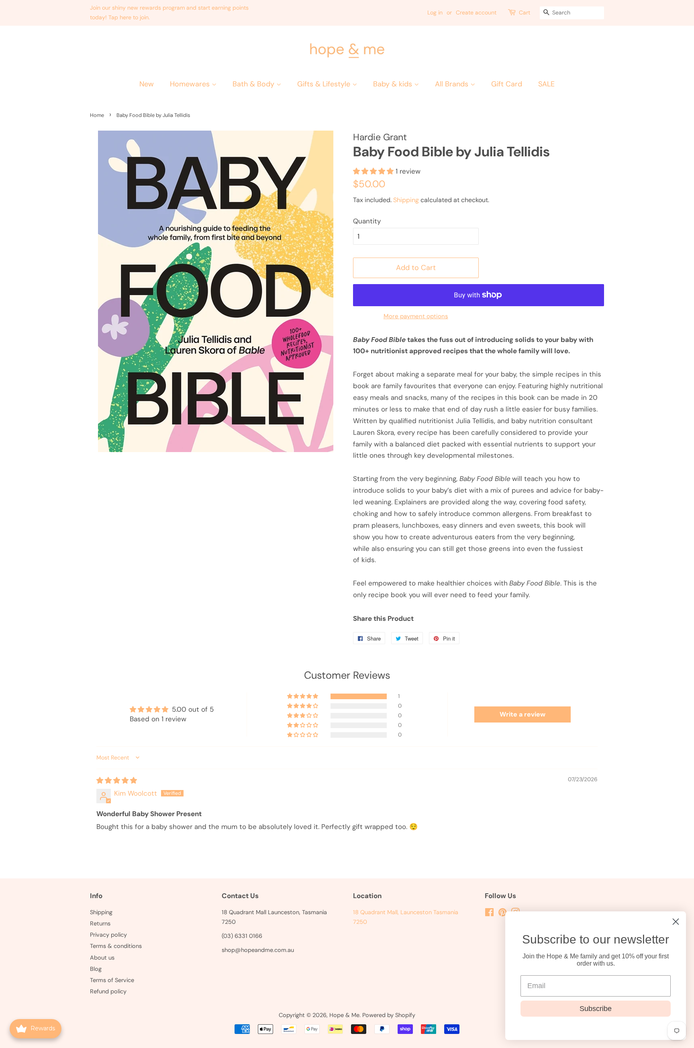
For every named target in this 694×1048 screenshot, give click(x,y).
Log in (435, 12)
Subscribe (596, 1009)
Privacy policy (108, 934)
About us (102, 957)
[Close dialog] (676, 922)
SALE (546, 84)
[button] (303, 696)
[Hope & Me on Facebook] (489, 913)
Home (97, 115)
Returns (100, 923)
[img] (116, 780)
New (146, 84)
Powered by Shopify (388, 1015)
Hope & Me (344, 1015)
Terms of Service (112, 980)
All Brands (452, 84)
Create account (476, 12)
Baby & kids (393, 84)
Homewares (191, 84)
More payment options (416, 316)
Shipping (406, 200)
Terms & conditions (116, 946)
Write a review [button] (522, 714)
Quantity (367, 221)
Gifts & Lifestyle (324, 84)
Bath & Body (254, 84)
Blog (96, 968)
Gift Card (506, 84)
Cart (524, 12)
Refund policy (108, 991)
